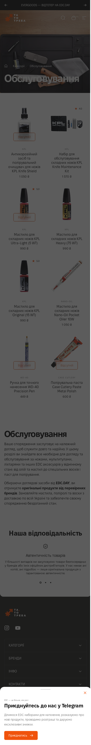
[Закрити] (85, 693)
